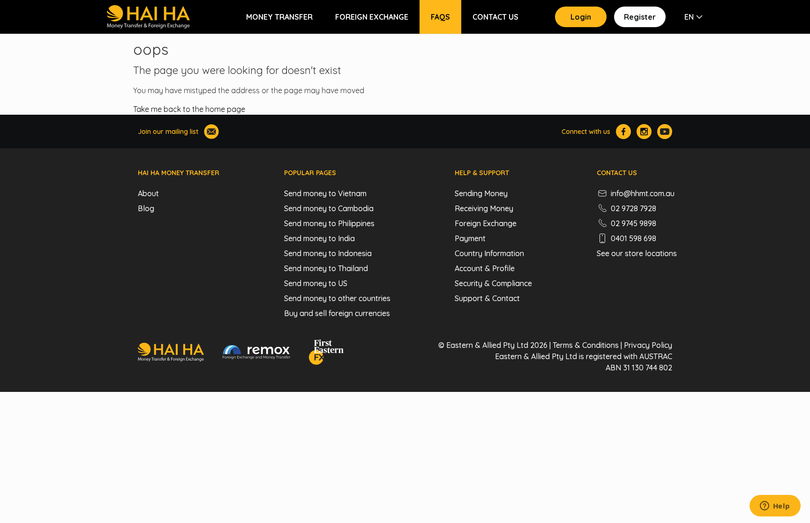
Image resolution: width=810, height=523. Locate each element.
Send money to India (319, 238)
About (148, 193)
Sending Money (481, 193)
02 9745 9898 (633, 223)
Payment (470, 238)
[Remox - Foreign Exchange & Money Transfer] (256, 353)
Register (640, 17)
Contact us (495, 17)
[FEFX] (326, 353)
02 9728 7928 (633, 208)
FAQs (440, 17)
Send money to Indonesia (328, 253)
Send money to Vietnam (325, 193)
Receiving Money (484, 208)
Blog (146, 208)
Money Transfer (279, 17)
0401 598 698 (633, 238)
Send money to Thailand (326, 268)
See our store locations (637, 253)
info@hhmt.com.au (643, 193)
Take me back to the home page (189, 109)
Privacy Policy (648, 345)
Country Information (489, 253)
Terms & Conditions (586, 345)
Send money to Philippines (329, 223)
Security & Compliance (493, 283)
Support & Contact (487, 298)
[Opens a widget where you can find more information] (775, 506)
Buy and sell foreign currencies (337, 313)
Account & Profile (485, 268)
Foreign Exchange (371, 17)
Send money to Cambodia (329, 208)
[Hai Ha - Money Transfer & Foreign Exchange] (171, 353)
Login (580, 17)
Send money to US (315, 283)
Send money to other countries (337, 298)
